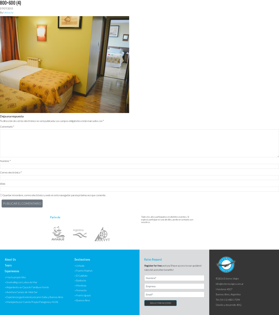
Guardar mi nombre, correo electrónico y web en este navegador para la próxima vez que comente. (54, 195)
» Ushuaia (79, 265)
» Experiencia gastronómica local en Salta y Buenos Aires (34, 297)
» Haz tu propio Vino (15, 277)
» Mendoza (80, 285)
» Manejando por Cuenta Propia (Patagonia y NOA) (31, 301)
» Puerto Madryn (83, 270)
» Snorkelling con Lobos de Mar (21, 282)
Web (2, 183)
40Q (239, 304)
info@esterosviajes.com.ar (229, 283)
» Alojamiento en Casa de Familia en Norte (27, 287)
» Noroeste (81, 290)
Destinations (82, 259)
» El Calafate (81, 275)
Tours (8, 265)
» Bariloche (80, 280)
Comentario (7, 126)
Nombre (5, 160)
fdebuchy (8, 12)
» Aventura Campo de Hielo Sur (21, 292)
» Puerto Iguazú (83, 295)
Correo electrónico (11, 172)
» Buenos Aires (82, 300)
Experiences (12, 271)
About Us (10, 259)
